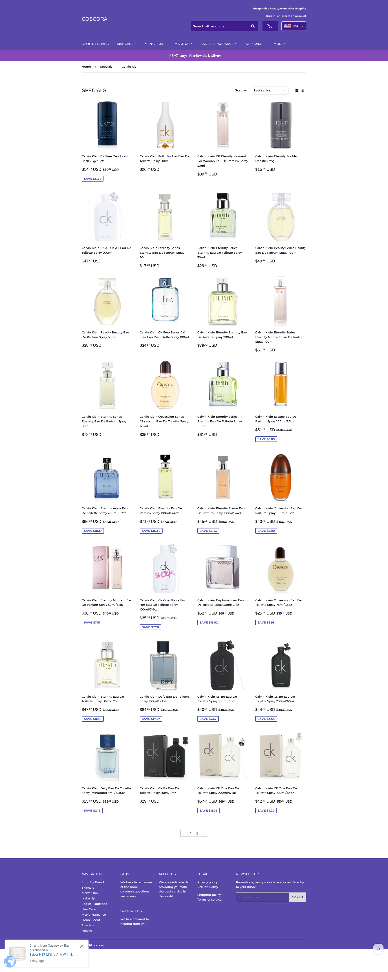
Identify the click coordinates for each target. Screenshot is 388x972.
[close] (383, 55)
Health (87, 930)
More (278, 44)
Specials (106, 66)
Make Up (182, 44)
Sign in (270, 16)
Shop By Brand (95, 44)
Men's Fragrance (94, 914)
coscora (94, 19)
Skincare (125, 44)
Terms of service (209, 899)
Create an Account (294, 16)
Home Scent (91, 920)
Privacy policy (207, 882)
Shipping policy (209, 895)
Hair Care (254, 44)
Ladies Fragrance (217, 44)
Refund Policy (207, 887)
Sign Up (297, 897)
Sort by (241, 90)
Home (86, 66)
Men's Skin (154, 44)
